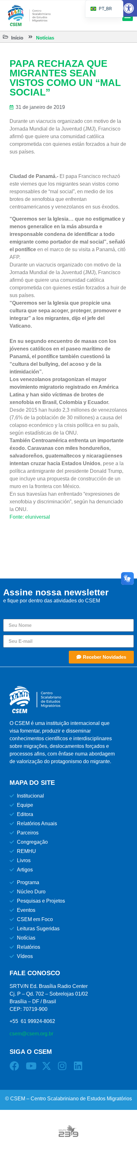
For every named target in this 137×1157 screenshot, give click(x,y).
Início (17, 37)
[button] (128, 8)
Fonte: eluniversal (30, 517)
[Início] (5, 36)
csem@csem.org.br (31, 1033)
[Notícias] (30, 36)
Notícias (45, 37)
